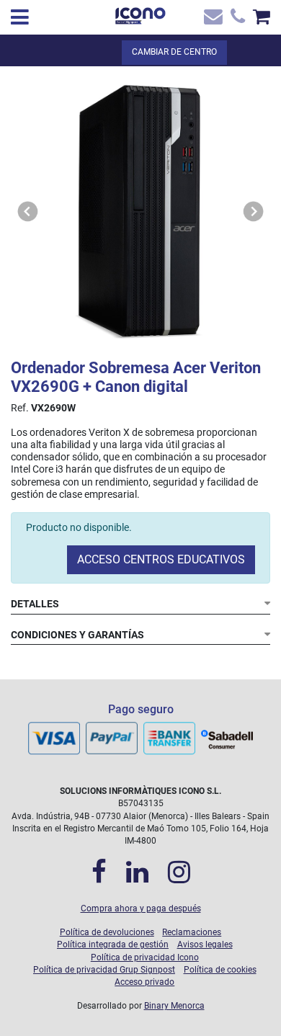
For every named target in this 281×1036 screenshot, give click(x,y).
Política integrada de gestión (113, 944)
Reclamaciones (191, 932)
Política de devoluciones (107, 932)
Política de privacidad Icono (145, 957)
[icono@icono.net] (212, 20)
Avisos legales (205, 944)
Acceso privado (144, 982)
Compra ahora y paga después (141, 908)
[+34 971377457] (236, 20)
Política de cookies (220, 970)
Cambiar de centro (174, 52)
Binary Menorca (174, 1006)
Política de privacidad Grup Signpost (104, 970)
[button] (28, 211)
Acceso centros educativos (161, 559)
